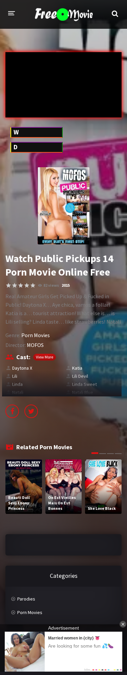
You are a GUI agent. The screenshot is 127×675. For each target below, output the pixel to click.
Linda (17, 384)
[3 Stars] (21, 285)
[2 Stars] (15, 285)
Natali (17, 392)
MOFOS (35, 345)
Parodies (26, 599)
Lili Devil (80, 376)
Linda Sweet (84, 384)
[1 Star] (8, 285)
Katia (77, 368)
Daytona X (22, 368)
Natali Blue (82, 392)
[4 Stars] (27, 285)
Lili (14, 376)
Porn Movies (35, 335)
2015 (66, 285)
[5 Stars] (33, 285)
